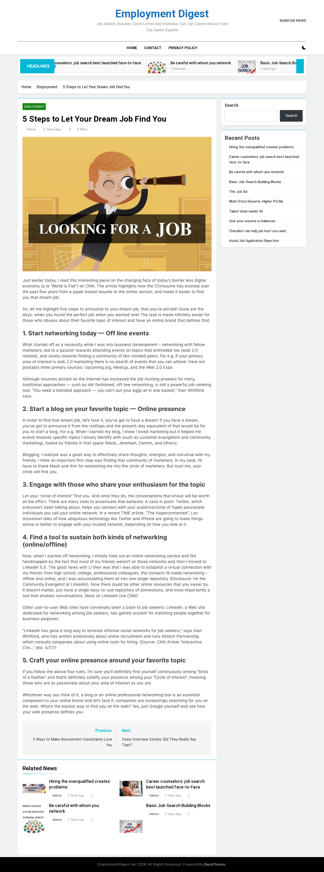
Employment (34, 106)
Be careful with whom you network (178, 63)
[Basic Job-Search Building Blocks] (225, 69)
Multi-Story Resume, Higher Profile (256, 201)
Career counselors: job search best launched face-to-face (68, 63)
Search (231, 105)
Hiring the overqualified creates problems (261, 147)
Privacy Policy (183, 48)
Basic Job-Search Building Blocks (267, 63)
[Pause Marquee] (300, 66)
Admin (31, 129)
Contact (153, 48)
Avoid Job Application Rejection (254, 241)
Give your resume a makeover (252, 221)
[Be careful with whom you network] (135, 69)
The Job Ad (238, 191)
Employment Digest (162, 13)
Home (132, 48)
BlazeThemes (215, 864)
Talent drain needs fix (246, 211)
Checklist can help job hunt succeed (257, 231)
